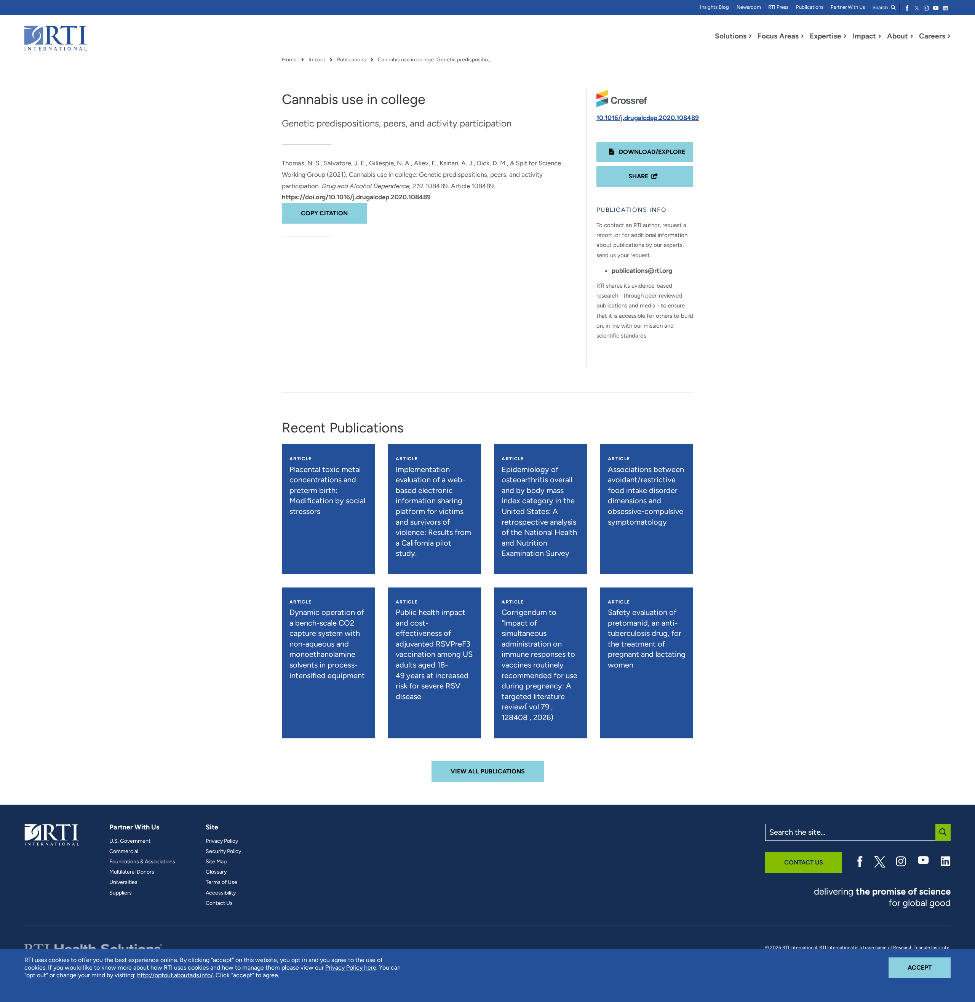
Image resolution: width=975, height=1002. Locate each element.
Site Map (216, 861)
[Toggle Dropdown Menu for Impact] (879, 36)
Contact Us (219, 903)
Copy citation (324, 213)
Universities (123, 882)
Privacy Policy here (350, 967)
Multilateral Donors (131, 872)
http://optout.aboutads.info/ (175, 975)
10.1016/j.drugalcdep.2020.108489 (647, 118)
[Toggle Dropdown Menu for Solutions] (750, 36)
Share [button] (638, 176)
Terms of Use (221, 882)
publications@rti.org (642, 270)
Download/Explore (651, 151)
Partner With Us (848, 7)
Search (881, 7)
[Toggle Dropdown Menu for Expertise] (845, 36)
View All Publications (488, 771)
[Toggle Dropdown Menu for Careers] (949, 36)
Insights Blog (714, 7)
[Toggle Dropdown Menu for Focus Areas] (802, 36)
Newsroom (749, 7)
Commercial (123, 851)
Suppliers (120, 893)
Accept (929, 967)
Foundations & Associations (142, 861)
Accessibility (221, 893)
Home (289, 59)
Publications (809, 7)
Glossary (216, 872)
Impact (316, 59)
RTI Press (778, 7)
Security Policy (223, 851)
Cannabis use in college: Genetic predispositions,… (435, 59)
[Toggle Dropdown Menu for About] (911, 36)
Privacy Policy (222, 841)
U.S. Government (129, 841)
